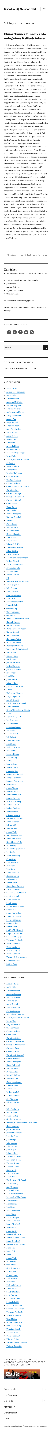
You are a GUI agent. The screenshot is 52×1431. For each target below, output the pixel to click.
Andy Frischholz (13, 415)
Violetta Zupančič (14, 1346)
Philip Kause (11, 1278)
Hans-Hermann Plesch (16, 629)
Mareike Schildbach (15, 774)
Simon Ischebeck (13, 916)
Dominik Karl (12, 1078)
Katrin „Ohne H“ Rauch (16, 703)
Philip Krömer (12, 862)
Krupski (9, 713)
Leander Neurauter (14, 1193)
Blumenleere (12, 470)
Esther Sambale (13, 1092)
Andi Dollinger (12, 984)
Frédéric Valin (12, 605)
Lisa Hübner (11, 1204)
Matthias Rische (13, 805)
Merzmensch (12, 811)
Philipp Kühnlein (13, 1285)
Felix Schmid (11, 588)
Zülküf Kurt (11, 964)
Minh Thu (10, 1248)
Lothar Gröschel (13, 747)
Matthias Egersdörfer (15, 1238)
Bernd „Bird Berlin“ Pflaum (17, 459)
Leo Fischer (11, 730)
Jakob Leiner (11, 659)
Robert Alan (11, 882)
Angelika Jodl (12, 422)
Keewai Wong (12, 1183)
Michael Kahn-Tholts (15, 1244)
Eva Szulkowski (13, 568)
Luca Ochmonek (13, 1210)
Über (6, 1419)
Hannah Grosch (13, 622)
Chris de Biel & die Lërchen (18, 486)
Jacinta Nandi (12, 656)
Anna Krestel (12, 1004)
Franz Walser (12, 591)
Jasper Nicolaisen (13, 669)
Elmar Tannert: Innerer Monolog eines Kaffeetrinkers (25, 36)
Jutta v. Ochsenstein (14, 686)
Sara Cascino (11, 1295)
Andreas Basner (13, 990)
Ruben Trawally (13, 889)
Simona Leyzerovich (15, 1309)
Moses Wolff (11, 832)
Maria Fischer (12, 784)
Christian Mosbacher (15, 1041)
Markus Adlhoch (13, 1234)
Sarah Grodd (11, 903)
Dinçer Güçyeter (13, 534)
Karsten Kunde (12, 1163)
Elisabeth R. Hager (14, 544)
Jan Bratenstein (13, 662)
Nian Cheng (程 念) (14, 842)
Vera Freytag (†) (13, 950)
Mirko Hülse (11, 828)
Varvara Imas (12, 1332)
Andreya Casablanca (15, 412)
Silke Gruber (11, 910)
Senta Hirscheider (14, 1305)
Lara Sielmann (12, 1190)
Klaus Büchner (12, 706)
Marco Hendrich (13, 1224)
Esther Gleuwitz (13, 561)
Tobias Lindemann (14, 1322)
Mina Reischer (12, 822)
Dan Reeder (11, 510)
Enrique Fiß (11, 1089)
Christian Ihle (12, 490)
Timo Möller (11, 1319)
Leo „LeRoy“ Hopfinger (16, 1197)
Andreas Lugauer (13, 405)
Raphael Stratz (12, 876)
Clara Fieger (11, 503)
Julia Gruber (11, 1143)
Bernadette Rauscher (15, 1014)
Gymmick (10, 615)
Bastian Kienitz (13, 449)
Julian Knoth (11, 679)
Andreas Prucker (13, 409)
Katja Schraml (12, 700)
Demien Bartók (13, 527)
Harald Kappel (12, 632)
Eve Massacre (12, 571)
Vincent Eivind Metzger (16, 957)
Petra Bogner (12, 1275)
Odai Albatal (11, 1265)
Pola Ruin (10, 869)
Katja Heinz (11, 1177)
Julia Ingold (11, 1149)
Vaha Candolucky (13, 1329)
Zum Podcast (10, 1413)
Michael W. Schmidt (15, 818)
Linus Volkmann (13, 740)
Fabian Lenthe (12, 574)
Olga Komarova (13, 1268)
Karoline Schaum (13, 1160)
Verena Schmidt (13, 954)
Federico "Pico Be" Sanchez (17, 581)
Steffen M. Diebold (14, 930)
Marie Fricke (11, 1231)
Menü (44, 9)
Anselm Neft (11, 439)
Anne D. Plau (12, 436)
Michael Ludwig (13, 815)
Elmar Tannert (12, 554)
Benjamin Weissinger (15, 453)
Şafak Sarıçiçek (12, 896)
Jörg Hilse (10, 676)
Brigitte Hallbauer (14, 473)
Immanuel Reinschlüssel (17, 649)
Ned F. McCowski (13, 838)
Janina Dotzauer (13, 666)
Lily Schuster (12, 737)
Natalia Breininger (14, 835)
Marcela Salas (12, 767)
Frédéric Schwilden (14, 602)
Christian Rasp (12, 1048)
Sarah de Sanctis (13, 899)
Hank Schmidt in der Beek (17, 618)
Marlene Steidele (13, 794)
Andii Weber (11, 395)
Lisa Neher (11, 744)
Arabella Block (12, 446)
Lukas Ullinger (12, 754)
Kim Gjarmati (12, 1187)
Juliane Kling (12, 683)
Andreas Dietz (12, 398)
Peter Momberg (13, 855)
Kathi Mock (11, 1170)
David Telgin (11, 524)
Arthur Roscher (13, 1007)
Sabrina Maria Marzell (16, 893)
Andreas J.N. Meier (14, 402)
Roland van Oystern (15, 886)
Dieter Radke (12, 1072)
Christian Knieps (13, 493)
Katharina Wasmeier (15, 693)
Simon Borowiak (13, 913)
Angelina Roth (12, 426)
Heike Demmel (12, 1126)
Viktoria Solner (13, 1339)
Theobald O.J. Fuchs (14, 940)
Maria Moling (12, 788)
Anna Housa (11, 432)
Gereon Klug (11, 608)
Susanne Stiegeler (14, 937)
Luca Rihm (11, 750)
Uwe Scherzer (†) (13, 1326)
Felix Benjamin (12, 585)
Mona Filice (11, 1251)
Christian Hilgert (13, 1038)
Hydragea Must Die (14, 646)
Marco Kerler (12, 771)
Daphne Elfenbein (14, 517)
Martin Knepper (13, 798)
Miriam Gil (11, 825)
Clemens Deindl (13, 1058)
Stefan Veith (11, 926)
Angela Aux (11, 419)
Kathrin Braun (12, 1173)
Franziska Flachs (13, 595)
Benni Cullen (12, 456)
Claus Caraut (11, 507)
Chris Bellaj (11, 1034)
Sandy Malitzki (13, 1292)
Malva (9, 761)
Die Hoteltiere (12, 530)
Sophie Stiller (12, 923)
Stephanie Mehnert (14, 933)
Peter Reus (11, 859)
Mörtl (8, 1254)
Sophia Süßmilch (13, 920)
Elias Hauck (11, 537)
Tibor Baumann (13, 943)
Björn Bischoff (12, 466)
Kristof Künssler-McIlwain (18, 710)
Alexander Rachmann (15, 392)
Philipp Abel (11, 1282)
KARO (9, 690)
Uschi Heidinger (13, 947)
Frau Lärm (10, 598)
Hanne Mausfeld (13, 625)
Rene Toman (11, 1288)
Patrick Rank (12, 1271)
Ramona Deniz (12, 872)
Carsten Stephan (13, 480)
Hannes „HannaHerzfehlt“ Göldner (21, 1122)
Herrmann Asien (13, 639)
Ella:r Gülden (12, 551)
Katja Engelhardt (13, 696)
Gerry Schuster (13, 612)
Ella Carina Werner (14, 547)
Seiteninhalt (10, 1389)
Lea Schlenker (12, 720)
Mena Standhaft (13, 1241)
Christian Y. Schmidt (15, 497)
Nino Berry (11, 845)
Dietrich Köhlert (13, 1075)
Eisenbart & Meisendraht (20, 9)
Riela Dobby (11, 879)
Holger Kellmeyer (14, 642)
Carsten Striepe (13, 483)
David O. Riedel (13, 1065)
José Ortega (11, 1139)
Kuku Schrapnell (13, 717)
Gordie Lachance (13, 1119)
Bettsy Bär (10, 463)
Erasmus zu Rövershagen (17, 558)
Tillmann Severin (13, 1315)
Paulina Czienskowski (15, 849)
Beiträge (11, 255)
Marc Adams (11, 764)
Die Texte (8, 1401)
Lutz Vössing (11, 757)
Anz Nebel (10, 442)
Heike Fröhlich (12, 635)
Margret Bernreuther (15, 781)
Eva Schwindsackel (14, 564)
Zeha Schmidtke (13, 960)
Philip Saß (10, 866)
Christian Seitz (12, 1051)
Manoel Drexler (13, 1221)
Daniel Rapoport (13, 514)
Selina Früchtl (12, 1302)
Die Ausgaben (11, 1395)
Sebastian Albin (13, 1298)
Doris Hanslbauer (14, 1082)
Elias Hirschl (11, 541)
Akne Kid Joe (11, 388)
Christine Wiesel (13, 500)
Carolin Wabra (12, 476)
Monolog (19, 255)
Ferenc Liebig (12, 1116)
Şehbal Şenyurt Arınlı (15, 906)
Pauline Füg (11, 852)
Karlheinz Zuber (13, 1156)
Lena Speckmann (13, 727)
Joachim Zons (12, 1136)
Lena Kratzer (12, 723)
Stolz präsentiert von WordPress (35, 1426)
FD (7, 578)
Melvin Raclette (13, 808)
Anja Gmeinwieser (14, 429)
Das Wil (9, 520)
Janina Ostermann (14, 1133)
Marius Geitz (12, 791)
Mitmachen (9, 1407)
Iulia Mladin (11, 652)
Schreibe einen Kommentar (36, 255)
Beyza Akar (11, 1021)
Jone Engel (11, 673)
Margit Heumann (13, 778)
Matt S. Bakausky (13, 801)
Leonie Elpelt (12, 734)
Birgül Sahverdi (13, 1024)
